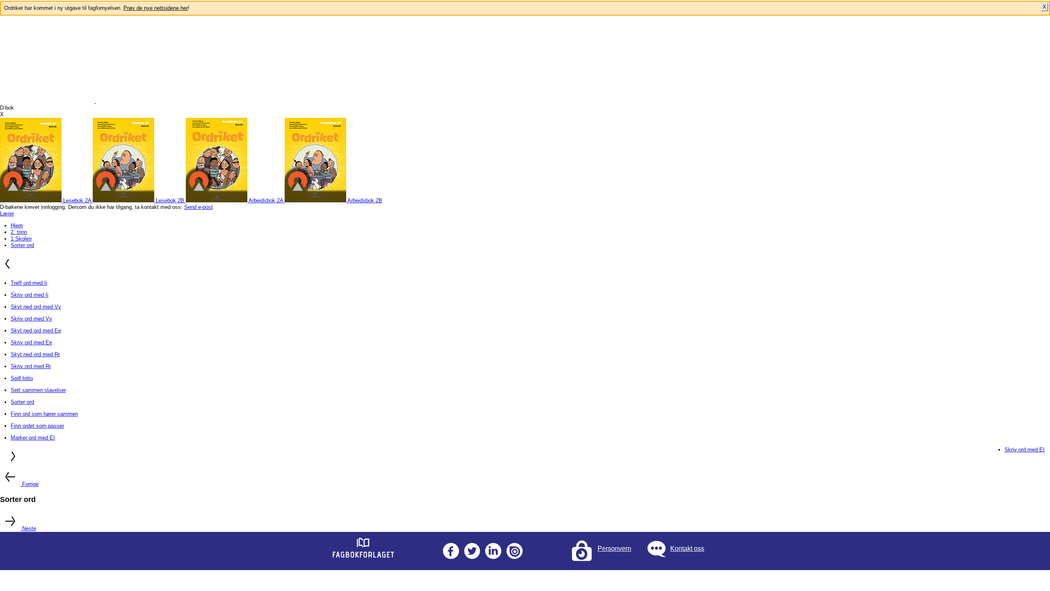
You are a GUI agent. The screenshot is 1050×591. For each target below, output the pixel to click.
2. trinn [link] (19, 232)
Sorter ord (22, 245)
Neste (29, 528)
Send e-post (198, 207)
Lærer (7, 214)
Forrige (30, 484)
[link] (46, 200)
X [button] (2, 114)
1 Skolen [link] (21, 239)
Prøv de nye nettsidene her (155, 8)
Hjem (17, 225)
